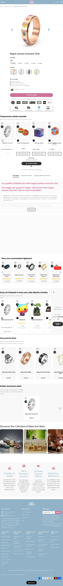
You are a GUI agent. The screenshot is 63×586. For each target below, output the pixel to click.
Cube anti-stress (6, 539)
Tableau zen (41, 536)
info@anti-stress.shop (9, 515)
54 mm (20, 63)
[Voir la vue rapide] (3, 266)
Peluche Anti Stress (5, 563)
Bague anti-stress (8, 6)
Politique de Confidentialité (26, 570)
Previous (12, 29)
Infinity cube (5, 557)
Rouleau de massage (29, 552)
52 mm (13, 63)
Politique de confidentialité (47, 520)
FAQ (23, 520)
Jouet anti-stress (6, 551)
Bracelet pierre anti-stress (18, 547)
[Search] (57, 2)
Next (49, 29)
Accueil (1, 6)
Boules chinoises (55, 544)
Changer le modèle (24, 153)
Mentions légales (13, 570)
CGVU (52, 570)
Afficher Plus (31, 209)
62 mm (40, 63)
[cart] (61, 2)
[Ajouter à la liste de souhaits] (3, 263)
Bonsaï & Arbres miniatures (42, 554)
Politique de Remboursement (41, 570)
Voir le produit (22, 327)
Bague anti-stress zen (19, 275)
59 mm (33, 63)
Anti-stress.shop (10, 574)
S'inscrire (58, 512)
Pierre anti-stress (18, 550)
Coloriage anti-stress (55, 540)
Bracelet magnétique (17, 542)
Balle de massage (30, 541)
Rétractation (31, 582)
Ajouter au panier (32, 163)
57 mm (26, 63)
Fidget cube (5, 542)
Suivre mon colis (26, 512)
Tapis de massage (30, 556)
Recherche (25, 517)
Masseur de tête (30, 549)
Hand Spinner (5, 554)
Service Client (7, 513)
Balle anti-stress (6, 536)
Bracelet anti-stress (17, 537)
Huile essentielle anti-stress (30, 545)
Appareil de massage (29, 537)
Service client (25, 514)
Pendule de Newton (41, 540)
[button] (3, 408)
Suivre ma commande (9, 512)
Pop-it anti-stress (6, 559)
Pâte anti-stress (6, 545)
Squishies (4, 548)
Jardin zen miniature (41, 549)
